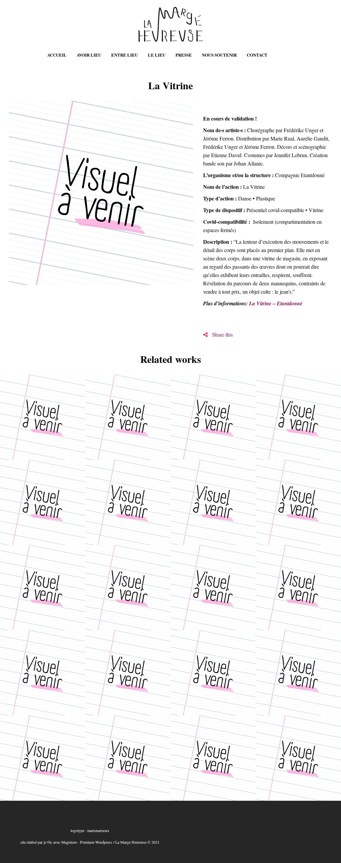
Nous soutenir (219, 55)
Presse (183, 55)
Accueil (57, 55)
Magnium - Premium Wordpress (86, 842)
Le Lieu (157, 55)
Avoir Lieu (89, 55)
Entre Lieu (124, 55)
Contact (257, 55)
